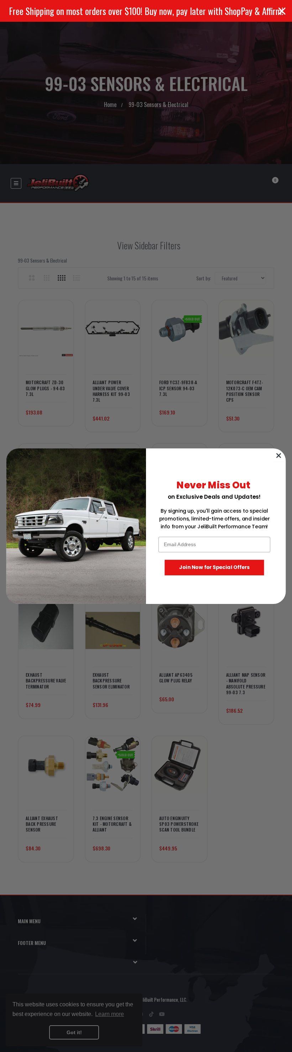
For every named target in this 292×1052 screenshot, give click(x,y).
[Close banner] (282, 11)
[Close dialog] (278, 455)
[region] (146, 11)
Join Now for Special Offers (214, 567)
